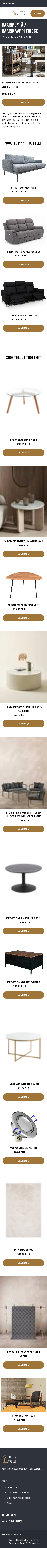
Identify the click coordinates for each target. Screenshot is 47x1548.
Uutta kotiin (12, 1487)
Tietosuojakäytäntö (17, 1543)
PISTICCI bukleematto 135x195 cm (23, 1352)
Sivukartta (34, 1543)
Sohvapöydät (25, 37)
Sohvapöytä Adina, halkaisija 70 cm (23, 918)
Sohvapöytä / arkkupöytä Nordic (23, 982)
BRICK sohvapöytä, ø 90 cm (23, 440)
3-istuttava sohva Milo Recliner (23, 251)
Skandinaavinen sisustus (18, 1497)
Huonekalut (10, 37)
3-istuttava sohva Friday (23, 187)
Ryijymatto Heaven (23, 1250)
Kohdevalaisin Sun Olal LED (24, 1148)
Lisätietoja (23, 102)
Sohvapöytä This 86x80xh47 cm (23, 605)
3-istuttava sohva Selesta (23, 315)
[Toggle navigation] (5, 13)
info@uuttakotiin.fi (9, 4)
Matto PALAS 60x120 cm (23, 1416)
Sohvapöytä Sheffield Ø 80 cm (23, 1084)
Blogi (9, 1503)
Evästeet (34, 1540)
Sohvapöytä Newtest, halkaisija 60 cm (23, 541)
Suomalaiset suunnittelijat (19, 1492)
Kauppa (37, 13)
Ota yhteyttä (22, 1540)
